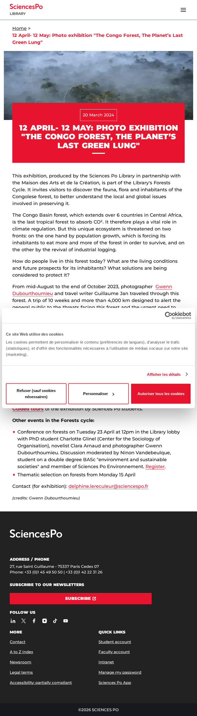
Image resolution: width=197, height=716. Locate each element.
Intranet (106, 662)
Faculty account (114, 651)
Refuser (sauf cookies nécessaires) (36, 393)
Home (19, 28)
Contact (17, 641)
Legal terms (21, 672)
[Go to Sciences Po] (36, 536)
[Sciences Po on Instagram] (44, 621)
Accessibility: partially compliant (41, 682)
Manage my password (119, 672)
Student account (114, 641)
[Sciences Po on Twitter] (23, 621)
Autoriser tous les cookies (160, 393)
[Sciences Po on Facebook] (34, 621)
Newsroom (20, 662)
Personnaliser (95, 393)
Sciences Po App (114, 682)
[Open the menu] (183, 10)
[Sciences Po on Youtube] (65, 621)
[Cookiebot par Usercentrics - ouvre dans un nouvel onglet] (168, 315)
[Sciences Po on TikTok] (55, 621)
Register (155, 466)
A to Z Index (21, 651)
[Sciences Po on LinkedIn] (13, 621)
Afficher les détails (164, 374)
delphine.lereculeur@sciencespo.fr (108, 486)
